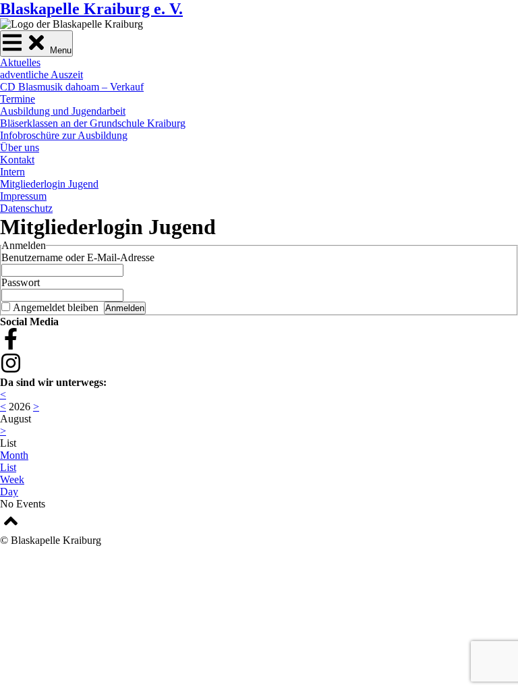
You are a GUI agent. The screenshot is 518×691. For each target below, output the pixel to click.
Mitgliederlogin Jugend (49, 184)
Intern (12, 171)
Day (9, 491)
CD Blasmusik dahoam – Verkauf (72, 86)
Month (14, 455)
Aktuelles (20, 62)
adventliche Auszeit (41, 74)
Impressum (23, 196)
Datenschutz (26, 208)
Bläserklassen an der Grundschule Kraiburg (92, 123)
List (8, 467)
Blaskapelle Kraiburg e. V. (91, 9)
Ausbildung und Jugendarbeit (62, 111)
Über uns (19, 147)
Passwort (20, 282)
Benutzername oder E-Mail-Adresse (77, 257)
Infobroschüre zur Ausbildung (63, 135)
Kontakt (17, 159)
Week (12, 479)
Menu (59, 50)
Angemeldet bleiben (55, 307)
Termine (17, 99)
